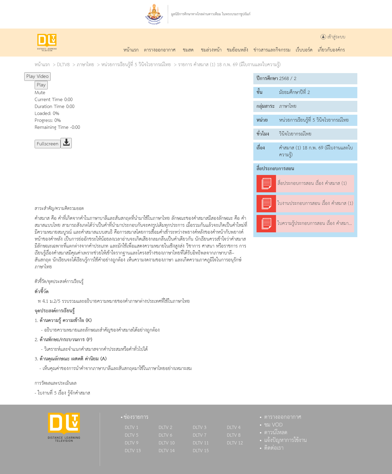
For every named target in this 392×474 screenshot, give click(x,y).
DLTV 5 (131, 435)
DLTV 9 (131, 443)
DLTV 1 (131, 427)
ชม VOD (273, 425)
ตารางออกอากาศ (282, 417)
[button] (141, 92)
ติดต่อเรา (273, 448)
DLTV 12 (235, 443)
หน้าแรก (42, 64)
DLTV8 (63, 64)
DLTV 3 (199, 427)
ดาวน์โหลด (275, 432)
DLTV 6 (165, 435)
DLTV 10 (167, 443)
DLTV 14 (167, 450)
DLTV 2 (165, 427)
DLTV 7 (199, 435)
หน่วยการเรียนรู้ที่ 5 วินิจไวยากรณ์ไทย (136, 64)
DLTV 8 (234, 435)
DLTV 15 (201, 450)
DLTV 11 (201, 443)
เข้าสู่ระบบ (335, 37)
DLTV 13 (133, 450)
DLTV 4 (234, 427)
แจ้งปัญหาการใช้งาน (285, 440)
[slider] (77, 74)
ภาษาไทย (85, 64)
